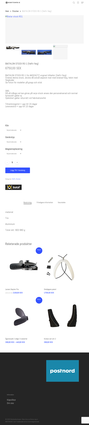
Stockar (15, 11)
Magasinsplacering (13, 148)
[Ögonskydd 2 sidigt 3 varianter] (24, 316)
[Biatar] (13, 187)
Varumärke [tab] (61, 202)
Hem (7, 11)
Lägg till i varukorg (17, 170)
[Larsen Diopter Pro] (24, 267)
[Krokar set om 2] (63, 316)
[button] (82, 3)
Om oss (10, 403)
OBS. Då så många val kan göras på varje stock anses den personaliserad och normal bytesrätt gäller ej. (41, 93)
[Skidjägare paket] (63, 267)
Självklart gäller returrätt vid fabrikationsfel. (25, 97)
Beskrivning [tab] (28, 202)
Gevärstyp (10, 137)
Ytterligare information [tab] (44, 202)
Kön (7, 125)
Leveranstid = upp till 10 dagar (19, 106)
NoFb (13, 179)
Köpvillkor (11, 400)
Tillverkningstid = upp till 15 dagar (21, 103)
